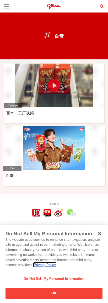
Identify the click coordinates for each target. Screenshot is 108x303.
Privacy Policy (45, 265)
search (101, 6)
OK (53, 293)
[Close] (99, 233)
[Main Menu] (6, 6)
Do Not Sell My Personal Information (54, 279)
